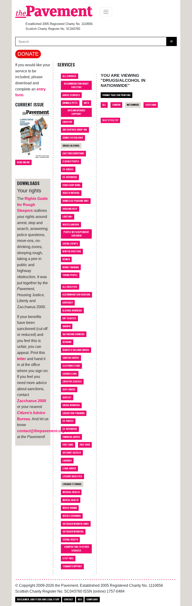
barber (66, 326)
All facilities (70, 286)
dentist (67, 397)
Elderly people (71, 161)
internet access (72, 452)
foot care (68, 444)
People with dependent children (76, 233)
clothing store (71, 365)
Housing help (70, 208)
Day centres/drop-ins (75, 129)
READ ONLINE (23, 162)
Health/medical (71, 192)
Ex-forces (68, 169)
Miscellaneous (71, 224)
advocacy (68, 302)
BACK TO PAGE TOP (110, 120)
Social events (70, 243)
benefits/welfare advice (76, 350)
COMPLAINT (92, 599)
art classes (69, 318)
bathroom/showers (74, 334)
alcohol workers (72, 310)
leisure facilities (72, 476)
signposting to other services (76, 548)
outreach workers (73, 531)
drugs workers (71, 405)
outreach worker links (76, 523)
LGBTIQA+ (67, 216)
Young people (70, 275)
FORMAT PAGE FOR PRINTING (116, 95)
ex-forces (68, 421)
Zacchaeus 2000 (31, 401)
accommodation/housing (76, 294)
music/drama (70, 507)
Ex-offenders (70, 177)
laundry (67, 460)
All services (69, 76)
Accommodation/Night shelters (76, 85)
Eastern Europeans (73, 153)
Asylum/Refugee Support (76, 112)
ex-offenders (70, 429)
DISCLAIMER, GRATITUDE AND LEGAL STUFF (38, 599)
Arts (86, 103)
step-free (68, 558)
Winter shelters (72, 251)
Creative (67, 122)
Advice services (71, 95)
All (104, 104)
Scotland (150, 104)
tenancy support (72, 566)
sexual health (70, 539)
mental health (70, 500)
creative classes (72, 381)
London (116, 104)
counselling (70, 373)
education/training (74, 413)
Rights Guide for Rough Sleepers (32, 205)
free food (85, 444)
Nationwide (133, 104)
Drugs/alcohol (71, 145)
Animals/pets (70, 103)
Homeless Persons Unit (76, 200)
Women (66, 259)
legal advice (69, 468)
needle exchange (72, 515)
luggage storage (72, 484)
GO (171, 41)
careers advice (71, 357)
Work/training (71, 267)
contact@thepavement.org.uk (43, 431)
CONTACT (68, 599)
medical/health (71, 492)
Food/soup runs (71, 185)
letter (21, 359)
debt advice (69, 389)
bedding (67, 342)
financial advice (71, 437)
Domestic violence (73, 137)
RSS (80, 599)
